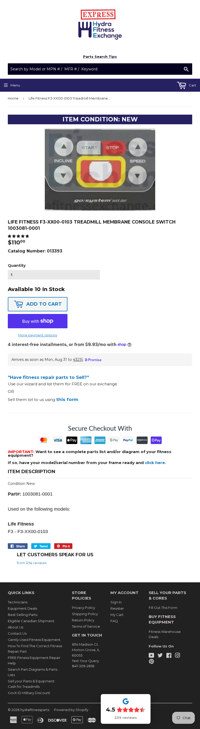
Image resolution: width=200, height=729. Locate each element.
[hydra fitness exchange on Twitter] (160, 656)
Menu (15, 85)
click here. (155, 462)
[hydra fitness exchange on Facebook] (169, 656)
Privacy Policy (83, 608)
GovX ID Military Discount (29, 693)
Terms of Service (86, 626)
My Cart (116, 615)
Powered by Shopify (71, 710)
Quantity (17, 265)
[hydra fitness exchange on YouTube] (151, 656)
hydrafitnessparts (34, 710)
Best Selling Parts (22, 615)
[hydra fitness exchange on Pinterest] (151, 662)
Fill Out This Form (163, 608)
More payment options (37, 335)
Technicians (17, 602)
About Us (15, 627)
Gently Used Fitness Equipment (34, 640)
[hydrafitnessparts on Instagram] (177, 656)
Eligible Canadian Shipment (31, 621)
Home (13, 98)
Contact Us (17, 633)
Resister (117, 608)
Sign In (116, 602)
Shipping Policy (85, 614)
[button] (19, 236)
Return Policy (83, 620)
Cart (192, 85)
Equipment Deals (22, 608)
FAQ (114, 621)
